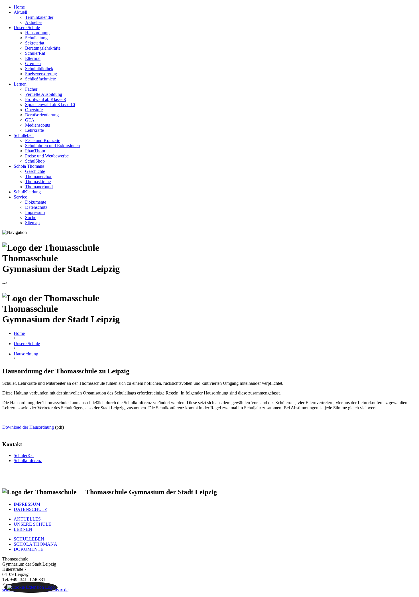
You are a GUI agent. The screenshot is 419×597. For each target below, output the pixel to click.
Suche (30, 217)
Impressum (35, 212)
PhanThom (35, 150)
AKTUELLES (27, 519)
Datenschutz (36, 207)
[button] (31, 587)
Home (19, 7)
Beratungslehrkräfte (42, 48)
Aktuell (20, 12)
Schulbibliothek (39, 68)
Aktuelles (33, 22)
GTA (29, 120)
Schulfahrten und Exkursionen (52, 145)
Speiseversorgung (41, 73)
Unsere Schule (27, 27)
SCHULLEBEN (29, 539)
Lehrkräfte (34, 130)
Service (20, 197)
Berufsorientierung (42, 114)
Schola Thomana (29, 166)
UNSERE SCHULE (32, 524)
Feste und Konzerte (42, 140)
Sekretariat (34, 43)
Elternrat (32, 58)
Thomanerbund (39, 186)
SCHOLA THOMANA (35, 544)
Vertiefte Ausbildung (43, 94)
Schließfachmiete (40, 78)
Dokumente (35, 202)
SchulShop (35, 161)
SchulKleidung (27, 191)
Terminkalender (39, 17)
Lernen (20, 84)
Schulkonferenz (28, 460)
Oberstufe (34, 109)
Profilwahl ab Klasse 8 (45, 99)
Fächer (31, 89)
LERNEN (23, 529)
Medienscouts (37, 125)
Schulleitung (36, 37)
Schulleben (24, 135)
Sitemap (32, 222)
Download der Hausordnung (28, 427)
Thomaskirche (38, 181)
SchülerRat (35, 53)
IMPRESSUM (27, 504)
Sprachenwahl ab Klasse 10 (50, 104)
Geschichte (35, 171)
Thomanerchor (38, 176)
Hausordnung (37, 32)
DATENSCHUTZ (30, 509)
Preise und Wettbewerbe (47, 155)
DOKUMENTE (28, 549)
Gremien (33, 63)
